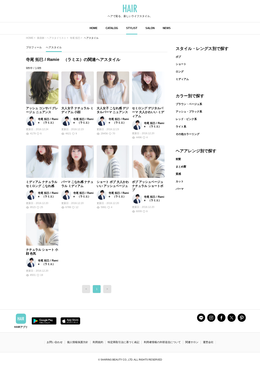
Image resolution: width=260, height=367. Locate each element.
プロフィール (34, 47)
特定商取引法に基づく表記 (123, 342)
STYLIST (131, 28)
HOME (94, 28)
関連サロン (191, 342)
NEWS (167, 28)
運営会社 (208, 342)
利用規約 (98, 342)
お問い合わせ (55, 342)
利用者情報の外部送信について (162, 342)
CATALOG (112, 28)
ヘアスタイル (54, 47)
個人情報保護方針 (77, 342)
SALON (150, 28)
